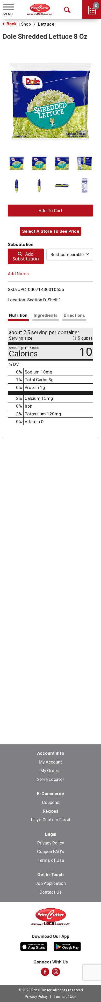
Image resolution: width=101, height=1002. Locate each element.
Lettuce (46, 24)
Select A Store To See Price (50, 231)
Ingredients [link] (45, 315)
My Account (50, 762)
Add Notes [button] (18, 273)
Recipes (50, 811)
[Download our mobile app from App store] (33, 945)
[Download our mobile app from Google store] (67, 945)
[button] (16, 163)
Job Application (50, 883)
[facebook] (45, 973)
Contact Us (50, 892)
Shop (26, 24)
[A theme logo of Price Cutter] (40, 9)
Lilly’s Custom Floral (50, 819)
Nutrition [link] (18, 315)
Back (11, 23)
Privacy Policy (50, 843)
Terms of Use (50, 860)
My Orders (50, 770)
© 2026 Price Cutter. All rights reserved (50, 990)
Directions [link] (74, 315)
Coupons (50, 802)
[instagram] (56, 973)
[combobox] (70, 254)
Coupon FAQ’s (50, 851)
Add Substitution (25, 256)
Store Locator (50, 779)
